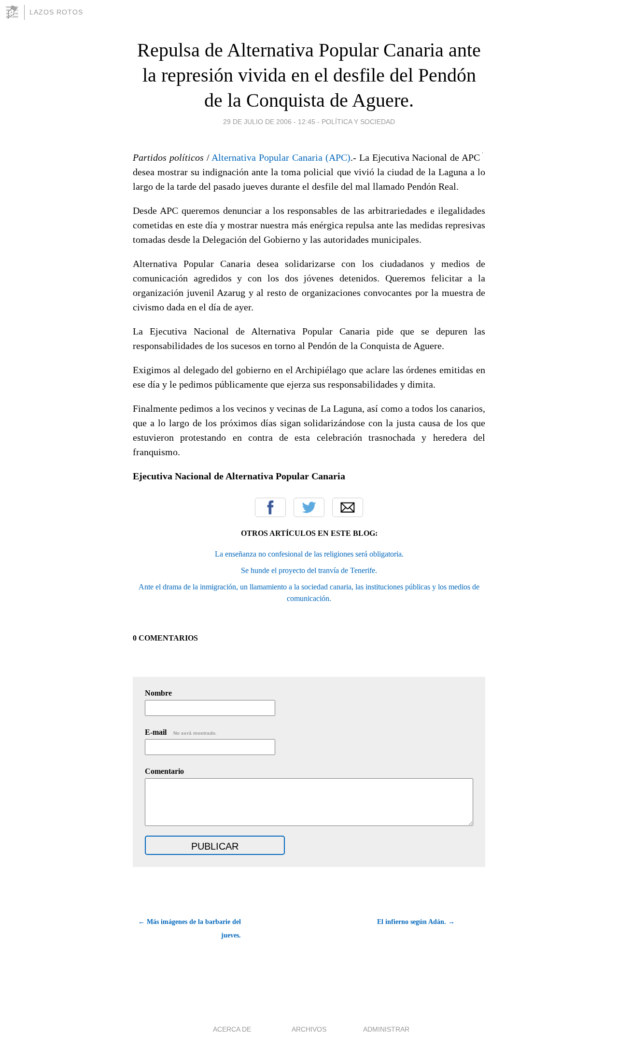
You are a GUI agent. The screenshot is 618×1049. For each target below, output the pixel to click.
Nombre (158, 693)
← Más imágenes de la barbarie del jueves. (189, 928)
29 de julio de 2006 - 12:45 (269, 122)
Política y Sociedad (358, 122)
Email (347, 507)
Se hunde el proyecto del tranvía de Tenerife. (309, 570)
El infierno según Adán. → (416, 921)
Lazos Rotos (56, 12)
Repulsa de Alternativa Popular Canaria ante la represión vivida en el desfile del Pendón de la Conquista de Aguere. (309, 75)
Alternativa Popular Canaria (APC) (280, 157)
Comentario (164, 771)
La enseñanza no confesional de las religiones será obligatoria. (309, 554)
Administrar (386, 1029)
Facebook (270, 507)
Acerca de (232, 1029)
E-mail (181, 732)
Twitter (309, 507)
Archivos (309, 1029)
